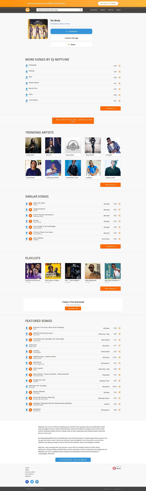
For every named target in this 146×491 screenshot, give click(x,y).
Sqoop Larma (110, 177)
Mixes (119, 10)
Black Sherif (90, 155)
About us (28, 476)
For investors (29, 474)
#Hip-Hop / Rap (104, 334)
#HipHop (106, 328)
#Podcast (106, 357)
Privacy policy (117, 489)
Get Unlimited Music (108, 3)
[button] (71, 44)
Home (27, 468)
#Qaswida (106, 375)
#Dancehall (105, 340)
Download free (73, 308)
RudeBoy (89, 177)
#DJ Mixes (106, 346)
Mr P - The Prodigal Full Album (73, 280)
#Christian (106, 239)
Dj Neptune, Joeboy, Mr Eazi (60, 24)
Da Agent (109, 155)
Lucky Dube (30, 155)
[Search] (80, 10)
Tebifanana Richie (52, 177)
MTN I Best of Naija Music (53, 280)
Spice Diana (70, 155)
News (27, 470)
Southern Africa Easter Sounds (33, 280)
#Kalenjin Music (104, 398)
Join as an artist (30, 472)
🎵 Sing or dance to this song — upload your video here (73, 121)
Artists (111, 10)
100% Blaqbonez (90, 280)
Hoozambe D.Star (72, 177)
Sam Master (30, 177)
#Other (107, 404)
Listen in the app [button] (71, 38)
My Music (94, 10)
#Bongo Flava (105, 381)
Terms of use (107, 489)
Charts (103, 10)
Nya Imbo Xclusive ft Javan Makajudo (113, 280)
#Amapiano (105, 363)
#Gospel (107, 204)
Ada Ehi (48, 155)
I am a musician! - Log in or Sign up (72, 460)
